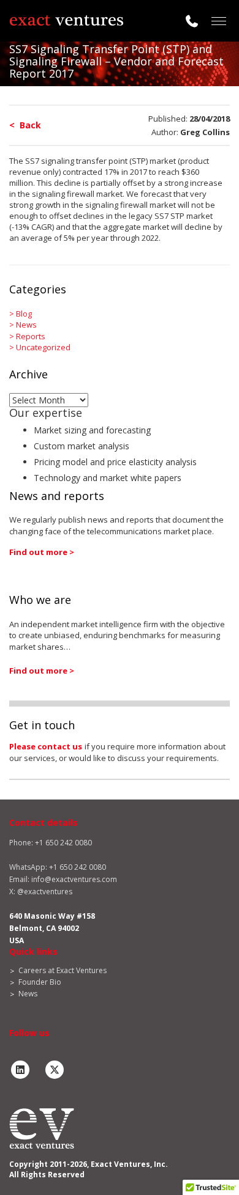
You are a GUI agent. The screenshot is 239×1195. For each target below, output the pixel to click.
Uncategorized (43, 347)
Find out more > (41, 551)
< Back (25, 125)
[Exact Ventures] (66, 20)
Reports (30, 336)
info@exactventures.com (74, 879)
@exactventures (44, 891)
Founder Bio (39, 982)
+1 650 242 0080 (77, 867)
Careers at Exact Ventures (62, 970)
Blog (24, 313)
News (26, 324)
